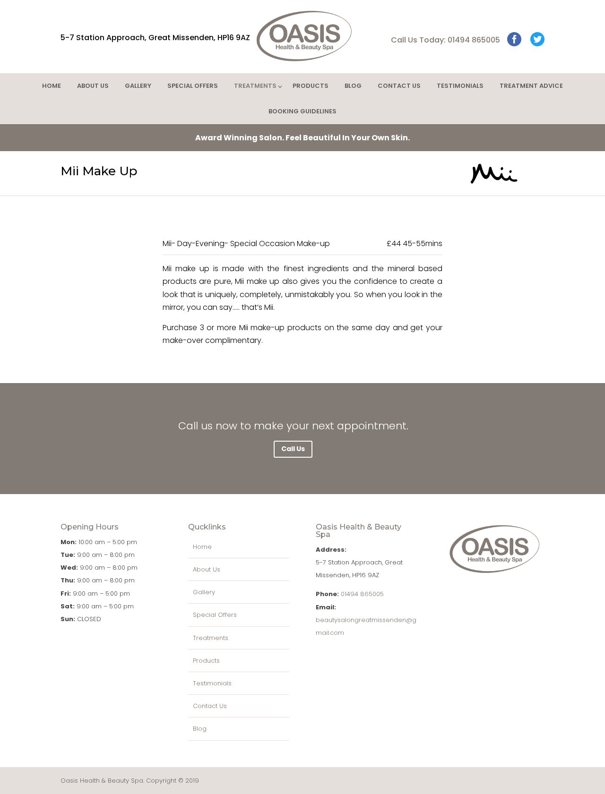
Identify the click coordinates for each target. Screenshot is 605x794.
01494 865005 (362, 593)
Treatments (255, 85)
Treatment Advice (531, 85)
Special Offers (192, 85)
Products (310, 85)
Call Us (293, 448)
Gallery (138, 85)
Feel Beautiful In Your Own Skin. (302, 137)
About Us (93, 85)
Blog (353, 85)
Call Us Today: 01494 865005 (445, 39)
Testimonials (460, 85)
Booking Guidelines (302, 111)
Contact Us (399, 85)
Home (51, 85)
